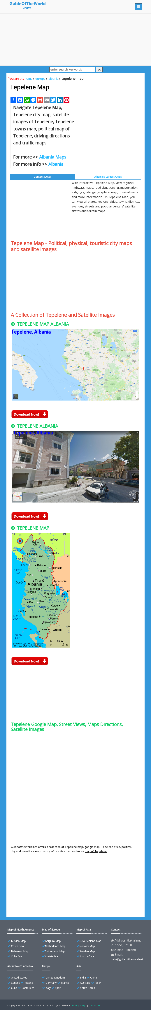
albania (53, 79)
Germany (51, 982)
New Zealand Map (90, 941)
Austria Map (52, 956)
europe (40, 79)
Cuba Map (17, 956)
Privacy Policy (78, 1005)
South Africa (86, 956)
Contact (115, 929)
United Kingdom (55, 977)
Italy (48, 988)
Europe (46, 966)
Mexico (28, 982)
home (28, 79)
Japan (98, 982)
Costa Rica (17, 946)
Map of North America (20, 929)
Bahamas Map (20, 951)
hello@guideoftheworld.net (127, 959)
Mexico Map (18, 941)
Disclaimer (95, 1005)
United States (19, 977)
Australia (85, 982)
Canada (15, 982)
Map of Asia (83, 929)
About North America (20, 966)
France (65, 982)
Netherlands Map (55, 946)
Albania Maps (52, 157)
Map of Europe (51, 929)
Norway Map (87, 946)
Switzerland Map (55, 951)
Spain (58, 988)
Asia (78, 966)
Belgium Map (53, 941)
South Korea (87, 988)
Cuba (14, 988)
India (83, 977)
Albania (56, 164)
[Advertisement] (75, 39)
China (93, 977)
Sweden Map (87, 951)
